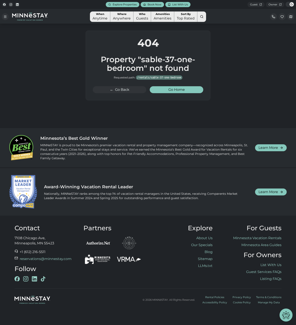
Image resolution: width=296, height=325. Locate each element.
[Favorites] (282, 16)
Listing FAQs (270, 279)
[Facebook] (4, 4)
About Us (204, 238)
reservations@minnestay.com (46, 259)
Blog (209, 252)
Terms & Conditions (268, 297)
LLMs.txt (205, 266)
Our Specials (202, 245)
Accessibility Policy (214, 302)
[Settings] (290, 16)
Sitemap (205, 259)
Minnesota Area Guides (261, 245)
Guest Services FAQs (263, 272)
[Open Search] (201, 16)
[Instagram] (10, 4)
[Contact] (273, 16)
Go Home (176, 90)
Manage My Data (269, 302)
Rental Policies (214, 297)
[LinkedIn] (17, 4)
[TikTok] (43, 278)
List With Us (270, 265)
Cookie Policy (242, 302)
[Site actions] (286, 315)
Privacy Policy (242, 297)
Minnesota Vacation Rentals (257, 238)
